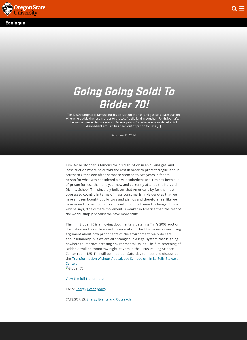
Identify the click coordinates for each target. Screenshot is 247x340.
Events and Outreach (114, 299)
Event (91, 289)
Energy (81, 289)
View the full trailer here (85, 278)
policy (101, 289)
